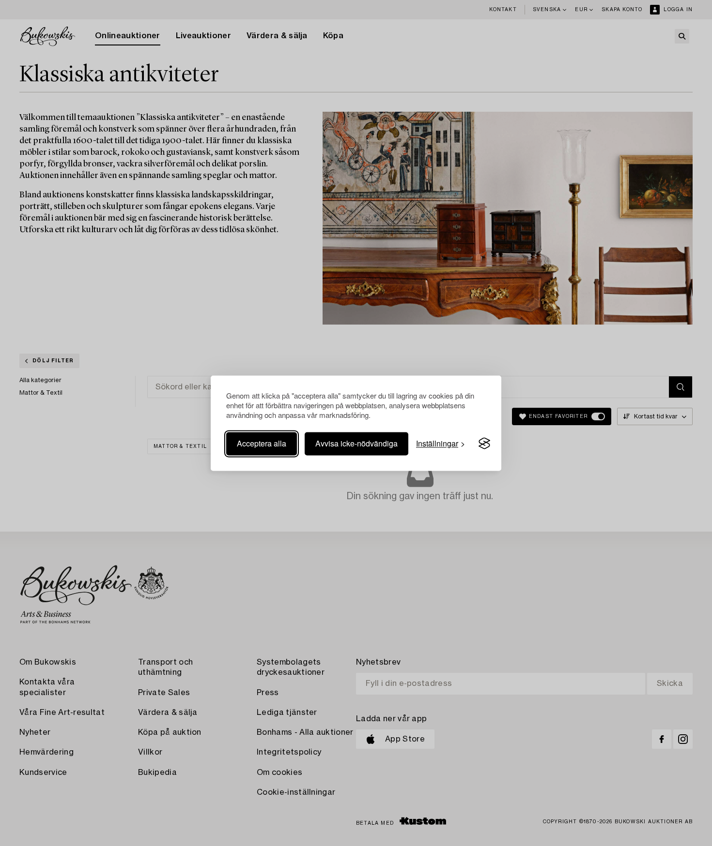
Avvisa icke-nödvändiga (356, 443)
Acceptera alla (261, 443)
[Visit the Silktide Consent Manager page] (484, 443)
